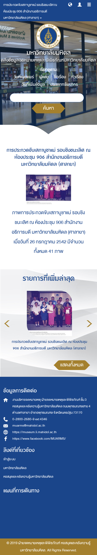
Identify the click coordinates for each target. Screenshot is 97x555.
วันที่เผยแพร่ (24, 77)
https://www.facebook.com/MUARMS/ (39, 438)
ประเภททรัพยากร (64, 84)
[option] (48, 323)
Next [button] (89, 323)
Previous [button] (7, 323)
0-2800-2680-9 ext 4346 (29, 419)
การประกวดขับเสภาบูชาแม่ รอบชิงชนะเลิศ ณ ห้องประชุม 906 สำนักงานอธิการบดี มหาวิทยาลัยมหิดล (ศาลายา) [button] (30, 11)
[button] (70, 4)
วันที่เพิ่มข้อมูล (33, 84)
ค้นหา (48, 108)
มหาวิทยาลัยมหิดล (14, 468)
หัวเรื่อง (77, 77)
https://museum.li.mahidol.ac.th (34, 432)
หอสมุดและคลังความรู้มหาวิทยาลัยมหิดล (28, 476)
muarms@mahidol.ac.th (28, 425)
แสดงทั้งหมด (71, 365)
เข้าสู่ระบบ (9, 459)
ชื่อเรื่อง (60, 77)
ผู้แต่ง (43, 77)
